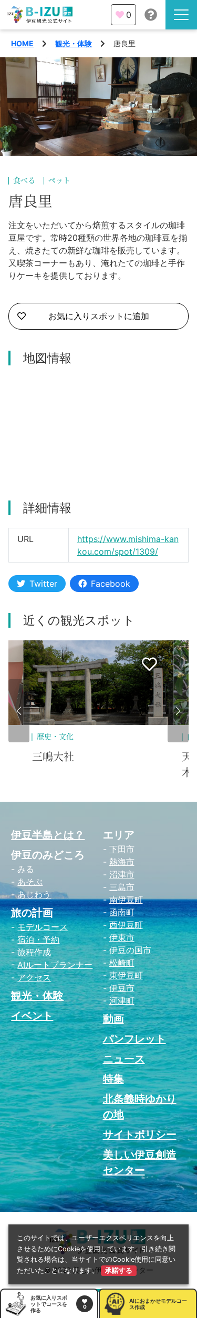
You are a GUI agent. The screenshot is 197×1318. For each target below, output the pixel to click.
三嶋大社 (53, 757)
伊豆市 (121, 988)
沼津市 (121, 874)
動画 (113, 1019)
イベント (32, 1015)
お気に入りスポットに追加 (98, 316)
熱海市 (121, 861)
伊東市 (121, 937)
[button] (18, 710)
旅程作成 (34, 952)
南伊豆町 (126, 899)
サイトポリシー (140, 1134)
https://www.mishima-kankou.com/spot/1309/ (128, 545)
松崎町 (121, 962)
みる (25, 869)
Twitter (43, 583)
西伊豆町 (126, 924)
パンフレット (134, 1039)
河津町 (121, 1000)
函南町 (121, 912)
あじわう (34, 894)
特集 (113, 1078)
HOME (22, 43)
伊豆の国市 (130, 950)
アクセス (34, 977)
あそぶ (30, 881)
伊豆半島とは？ (48, 835)
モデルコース (42, 927)
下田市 (121, 849)
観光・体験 (73, 43)
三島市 (121, 887)
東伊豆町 (126, 975)
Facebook (110, 583)
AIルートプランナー (54, 964)
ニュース (124, 1059)
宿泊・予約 (38, 939)
